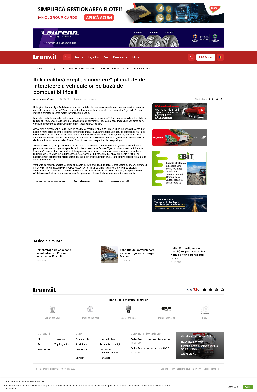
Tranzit (79, 57)
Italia (101, 181)
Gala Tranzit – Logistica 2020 (150, 348)
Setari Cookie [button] (234, 387)
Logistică (93, 57)
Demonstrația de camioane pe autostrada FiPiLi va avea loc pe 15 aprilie (53, 253)
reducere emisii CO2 (120, 181)
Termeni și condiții (110, 344)
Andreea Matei (47, 99)
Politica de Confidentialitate (109, 351)
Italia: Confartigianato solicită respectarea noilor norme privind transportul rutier (188, 253)
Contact (80, 357)
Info (134, 57)
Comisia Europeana (82, 181)
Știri (67, 57)
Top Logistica (61, 344)
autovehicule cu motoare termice (50, 181)
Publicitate (81, 344)
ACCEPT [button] (248, 387)
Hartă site (105, 357)
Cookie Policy (107, 339)
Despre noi (81, 349)
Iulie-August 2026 (203, 336)
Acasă (39, 68)
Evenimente (120, 57)
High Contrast (176, 369)
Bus (106, 57)
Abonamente (82, 339)
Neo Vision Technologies (210, 369)
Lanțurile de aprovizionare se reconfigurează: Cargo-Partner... (137, 253)
